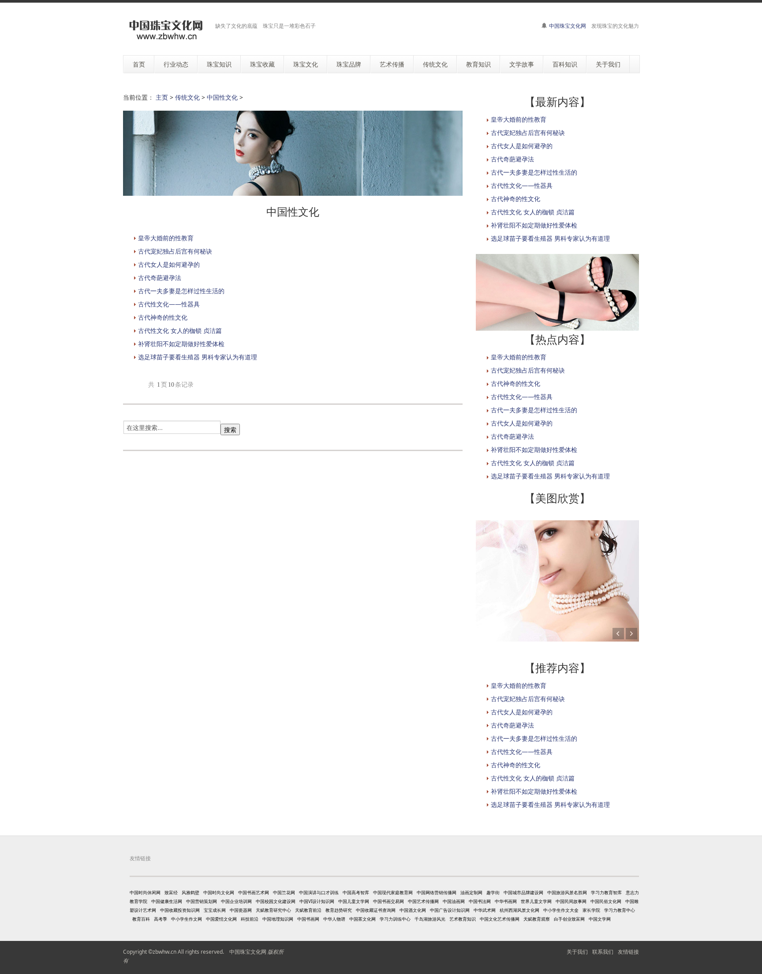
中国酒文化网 (413, 910)
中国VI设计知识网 (316, 901)
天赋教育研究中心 (273, 910)
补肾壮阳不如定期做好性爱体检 (181, 344)
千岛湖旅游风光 (430, 919)
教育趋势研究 (338, 910)
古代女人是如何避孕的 (169, 264)
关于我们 (577, 951)
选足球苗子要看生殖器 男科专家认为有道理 (197, 357)
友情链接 (628, 951)
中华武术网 (485, 910)
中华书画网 (506, 901)
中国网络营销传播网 (436, 892)
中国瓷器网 (241, 910)
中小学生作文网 (186, 919)
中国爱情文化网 (221, 919)
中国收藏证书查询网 (376, 910)
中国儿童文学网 (353, 901)
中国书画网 (308, 919)
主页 (162, 97)
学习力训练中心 (395, 919)
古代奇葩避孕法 (159, 277)
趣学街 (493, 892)
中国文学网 (600, 919)
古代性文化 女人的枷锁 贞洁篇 (180, 330)
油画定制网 (471, 892)
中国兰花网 (284, 892)
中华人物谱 (334, 919)
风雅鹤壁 (190, 892)
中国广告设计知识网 (450, 910)
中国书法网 (480, 901)
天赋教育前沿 (308, 910)
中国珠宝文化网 (567, 26)
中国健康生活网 (166, 901)
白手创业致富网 (569, 919)
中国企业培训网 (236, 901)
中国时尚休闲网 (145, 892)
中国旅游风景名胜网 (567, 892)
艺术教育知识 (462, 919)
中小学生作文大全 (561, 910)
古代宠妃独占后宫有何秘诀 (175, 251)
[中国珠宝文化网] (166, 30)
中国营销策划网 (201, 901)
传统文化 (187, 97)
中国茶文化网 (362, 919)
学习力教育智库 (606, 892)
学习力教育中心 (619, 910)
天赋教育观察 (536, 919)
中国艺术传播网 (423, 901)
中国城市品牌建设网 (523, 892)
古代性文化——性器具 (169, 304)
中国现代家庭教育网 (393, 892)
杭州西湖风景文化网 (519, 910)
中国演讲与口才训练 (319, 892)
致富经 (171, 892)
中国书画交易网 (388, 901)
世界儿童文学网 (536, 901)
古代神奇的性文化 (162, 317)
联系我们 (602, 951)
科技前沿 (249, 919)
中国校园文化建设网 (275, 901)
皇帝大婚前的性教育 (166, 238)
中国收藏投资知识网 (180, 910)
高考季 (160, 919)
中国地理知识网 (277, 919)
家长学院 (591, 910)
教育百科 (141, 919)
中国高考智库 (356, 892)
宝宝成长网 (215, 910)
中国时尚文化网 (218, 892)
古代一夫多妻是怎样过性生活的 (181, 291)
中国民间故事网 (571, 901)
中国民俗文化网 (605, 901)
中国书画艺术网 (253, 892)
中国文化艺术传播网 (499, 919)
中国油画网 (454, 901)
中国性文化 (222, 97)
